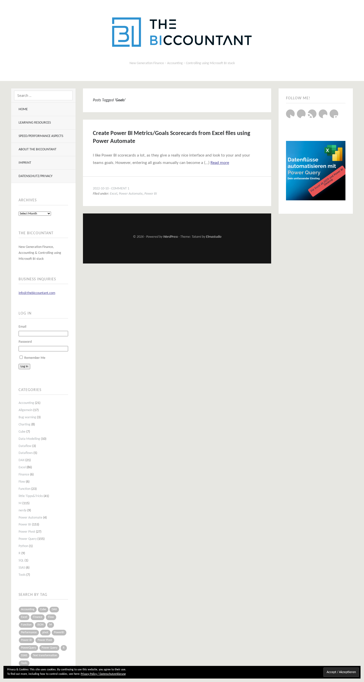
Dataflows (26, 453)
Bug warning (27, 417)
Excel (22, 467)
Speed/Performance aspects (41, 136)
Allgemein (25, 410)
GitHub (312, 113)
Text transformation (45, 655)
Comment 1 (120, 188)
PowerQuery (28, 647)
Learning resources (35, 123)
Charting (24, 424)
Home (23, 109)
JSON (40, 624)
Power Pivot (27, 532)
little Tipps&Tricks (31, 496)
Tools (22, 575)
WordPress (170, 237)
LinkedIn (323, 113)
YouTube (301, 113)
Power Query (28, 539)
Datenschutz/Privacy (35, 176)
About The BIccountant (37, 149)
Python (23, 546)
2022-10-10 (101, 188)
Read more (219, 163)
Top (177, 251)
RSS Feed (334, 113)
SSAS (22, 568)
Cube (22, 432)
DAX (22, 460)
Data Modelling (29, 439)
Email (22, 327)
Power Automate (30, 518)
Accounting (26, 403)
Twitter (290, 113)
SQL (21, 560)
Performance (29, 632)
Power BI (25, 524)
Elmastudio (213, 237)
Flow (22, 482)
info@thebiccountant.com (37, 293)
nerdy (22, 510)
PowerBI (59, 632)
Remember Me (34, 358)
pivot (45, 632)
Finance (24, 474)
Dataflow (25, 446)
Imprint (25, 163)
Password (25, 342)
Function (24, 489)
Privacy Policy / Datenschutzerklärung (103, 674)
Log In (24, 366)
